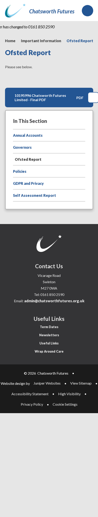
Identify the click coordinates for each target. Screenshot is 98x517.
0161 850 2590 (52, 294)
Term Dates (49, 327)
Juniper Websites (47, 383)
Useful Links (49, 343)
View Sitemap (81, 383)
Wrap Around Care (49, 351)
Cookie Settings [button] (65, 404)
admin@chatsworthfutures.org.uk (54, 301)
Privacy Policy (32, 404)
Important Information (41, 41)
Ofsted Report (80, 41)
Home (10, 41)
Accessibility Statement (30, 394)
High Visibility (69, 394)
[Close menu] (87, 10)
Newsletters (49, 335)
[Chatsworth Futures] (15, 10)
